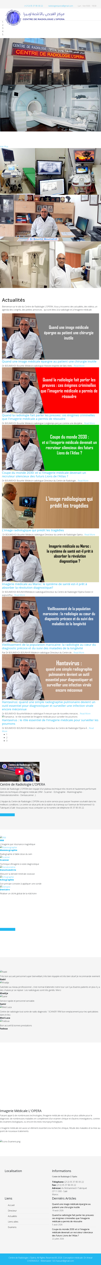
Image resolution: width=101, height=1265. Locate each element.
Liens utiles (12, 1221)
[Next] (2, 289)
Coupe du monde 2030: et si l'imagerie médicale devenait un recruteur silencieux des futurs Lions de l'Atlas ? (44, 474)
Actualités (12, 1216)
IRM (2, 840)
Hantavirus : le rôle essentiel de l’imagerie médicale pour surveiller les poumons (50, 722)
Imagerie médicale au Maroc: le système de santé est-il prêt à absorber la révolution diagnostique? (44, 586)
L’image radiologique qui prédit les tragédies (33, 530)
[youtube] (12, 2)
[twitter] (9, 2)
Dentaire (5, 889)
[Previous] (1, 289)
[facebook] (6, 2)
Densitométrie (8, 869)
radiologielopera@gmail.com (60, 6)
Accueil (10, 1205)
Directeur (12, 1210)
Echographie (7, 879)
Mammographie (8, 850)
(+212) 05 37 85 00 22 (34, 6)
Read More (79, 365)
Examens (11, 1227)
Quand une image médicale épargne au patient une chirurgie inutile (49, 361)
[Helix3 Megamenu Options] (95, 14)
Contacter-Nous (7, 929)
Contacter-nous (7, 814)
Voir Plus (4, 146)
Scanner (4, 860)
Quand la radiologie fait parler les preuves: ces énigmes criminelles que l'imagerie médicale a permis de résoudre (48, 417)
